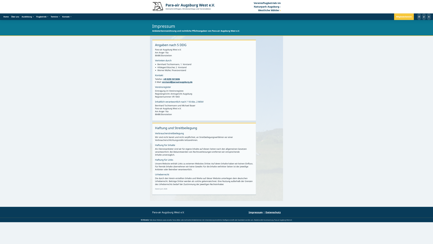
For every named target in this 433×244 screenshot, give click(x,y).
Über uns (15, 16)
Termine (54, 16)
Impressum (256, 212)
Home (6, 16)
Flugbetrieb (41, 16)
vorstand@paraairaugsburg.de (177, 82)
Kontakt (66, 16)
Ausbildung (27, 16)
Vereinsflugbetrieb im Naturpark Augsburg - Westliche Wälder (267, 6)
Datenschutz (273, 212)
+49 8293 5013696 (171, 79)
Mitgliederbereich (404, 16)
